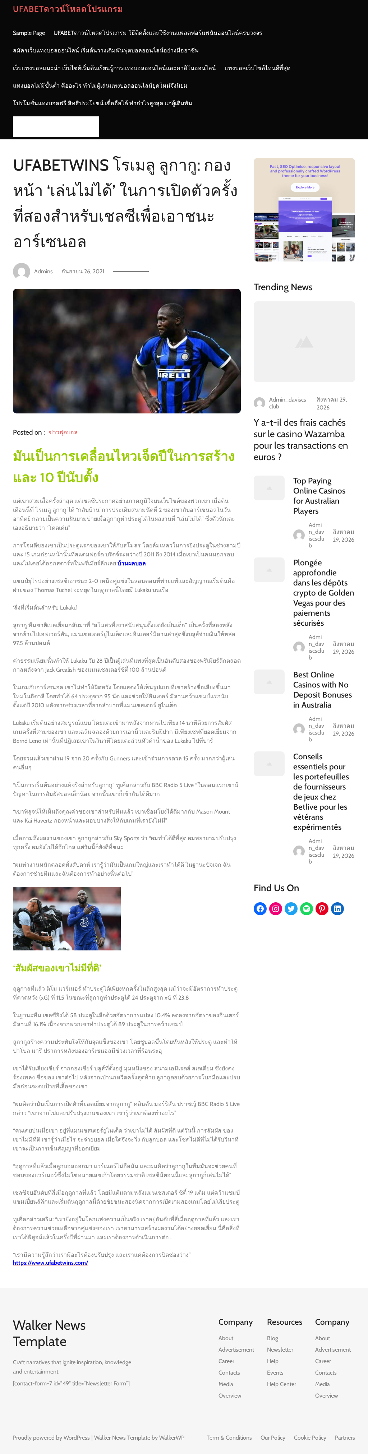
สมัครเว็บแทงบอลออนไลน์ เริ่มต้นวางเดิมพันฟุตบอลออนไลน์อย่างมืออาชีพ (106, 50)
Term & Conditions (229, 1437)
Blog (272, 1338)
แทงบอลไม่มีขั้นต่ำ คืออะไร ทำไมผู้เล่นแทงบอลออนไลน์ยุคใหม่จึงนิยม (100, 85)
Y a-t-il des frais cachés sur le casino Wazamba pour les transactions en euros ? (301, 440)
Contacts (229, 1372)
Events (275, 1372)
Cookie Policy (310, 1437)
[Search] (92, 126)
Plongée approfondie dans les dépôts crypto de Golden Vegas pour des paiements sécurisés (323, 592)
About (225, 1338)
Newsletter (280, 1349)
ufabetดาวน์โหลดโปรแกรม (68, 9)
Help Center (281, 1384)
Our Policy (273, 1437)
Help (273, 1361)
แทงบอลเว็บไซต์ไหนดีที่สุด (257, 68)
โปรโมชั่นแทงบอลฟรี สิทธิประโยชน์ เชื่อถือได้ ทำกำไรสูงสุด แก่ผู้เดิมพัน (102, 103)
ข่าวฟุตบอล (63, 432)
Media (225, 1384)
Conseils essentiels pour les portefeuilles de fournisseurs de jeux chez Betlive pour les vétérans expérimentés (321, 791)
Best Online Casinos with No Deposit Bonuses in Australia (322, 690)
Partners (345, 1437)
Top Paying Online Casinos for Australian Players (319, 496)
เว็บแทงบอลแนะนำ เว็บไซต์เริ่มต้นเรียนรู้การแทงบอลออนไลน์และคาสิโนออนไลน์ (114, 68)
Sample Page (29, 32)
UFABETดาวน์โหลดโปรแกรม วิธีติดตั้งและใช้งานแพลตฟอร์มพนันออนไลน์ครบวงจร (158, 32)
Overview (230, 1395)
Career (226, 1361)
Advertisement (236, 1349)
